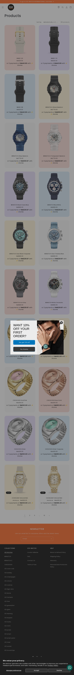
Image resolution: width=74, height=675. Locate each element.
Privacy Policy (53, 665)
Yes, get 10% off (24, 342)
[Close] (61, 322)
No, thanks (24, 349)
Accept (36, 670)
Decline (59, 670)
